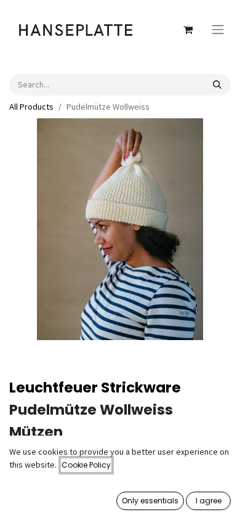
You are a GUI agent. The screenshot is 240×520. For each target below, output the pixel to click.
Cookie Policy (86, 465)
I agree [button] (209, 500)
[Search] (217, 84)
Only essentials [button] (150, 500)
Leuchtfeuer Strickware (95, 387)
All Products (31, 106)
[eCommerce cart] (187, 29)
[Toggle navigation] (218, 30)
